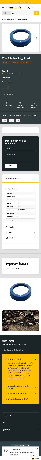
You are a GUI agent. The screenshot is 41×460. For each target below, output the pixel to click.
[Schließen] (37, 449)
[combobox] (25, 13)
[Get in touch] (33, 7)
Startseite (7, 19)
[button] (3, 7)
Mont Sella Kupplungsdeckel (19, 19)
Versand (4, 74)
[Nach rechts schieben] (36, 37)
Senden (10, 166)
